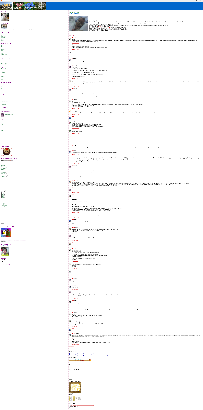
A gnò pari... (3, 201)
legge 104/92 (100, 26)
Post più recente (71, 347)
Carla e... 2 (2, 48)
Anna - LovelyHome (3, 68)
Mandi (6, 4)
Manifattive (2, 74)
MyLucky (2, 77)
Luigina (2, 51)
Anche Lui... (3, 204)
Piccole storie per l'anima (4, 175)
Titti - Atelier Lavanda (3, 78)
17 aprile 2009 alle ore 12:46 (75, 344)
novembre (3, 190)
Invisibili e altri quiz (3, 122)
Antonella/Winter (3, 61)
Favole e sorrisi (3, 170)
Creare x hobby (3, 70)
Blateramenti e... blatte (3, 167)
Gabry (73, 51)
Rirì (1, 88)
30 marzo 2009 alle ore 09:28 (75, 108)
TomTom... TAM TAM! (4, 199)
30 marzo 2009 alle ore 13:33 (75, 128)
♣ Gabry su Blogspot (3, 34)
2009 (2, 188)
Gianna (73, 219)
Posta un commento (71, 346)
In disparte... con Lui (4, 205)
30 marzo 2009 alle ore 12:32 (75, 119)
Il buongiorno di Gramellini (4, 101)
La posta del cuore (3, 172)
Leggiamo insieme (3, 108)
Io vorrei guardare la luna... (5, 206)
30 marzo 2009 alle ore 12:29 (75, 114)
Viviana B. (73, 227)
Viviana (2, 91)
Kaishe (73, 65)
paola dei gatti (74, 333)
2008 (2, 209)
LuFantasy (2, 50)
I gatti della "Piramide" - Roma (4, 266)
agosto (3, 193)
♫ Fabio (2, 60)
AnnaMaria (2, 69)
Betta (1, 47)
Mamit (73, 135)
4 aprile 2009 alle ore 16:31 (75, 338)
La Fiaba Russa (3, 72)
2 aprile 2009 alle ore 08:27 (75, 298)
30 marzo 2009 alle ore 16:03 (75, 163)
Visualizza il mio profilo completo (9, 114)
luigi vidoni (73, 180)
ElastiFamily (2, 84)
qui (5, 241)
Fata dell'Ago (2, 71)
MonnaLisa (2, 76)
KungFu (2, 123)
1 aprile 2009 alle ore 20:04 (75, 268)
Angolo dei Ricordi (3, 166)
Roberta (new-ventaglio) (4, 63)
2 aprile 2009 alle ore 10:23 (75, 326)
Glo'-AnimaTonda (3, 49)
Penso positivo (2, 174)
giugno (3, 195)
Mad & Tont (2, 73)
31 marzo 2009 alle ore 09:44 (75, 212)
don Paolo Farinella (3, 104)
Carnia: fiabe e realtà (3, 168)
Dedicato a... (73, 32)
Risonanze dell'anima (3, 176)
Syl (1, 90)
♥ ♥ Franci (2, 96)
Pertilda (2, 124)
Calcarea (2, 121)
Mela (1, 75)
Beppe (1, 38)
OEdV (1, 62)
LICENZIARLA (109, 27)
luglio (3, 194)
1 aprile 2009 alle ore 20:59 (75, 276)
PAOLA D (73, 109)
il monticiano (74, 270)
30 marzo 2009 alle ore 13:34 (75, 133)
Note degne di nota (3, 173)
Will (1, 102)
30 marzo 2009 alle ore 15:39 (75, 154)
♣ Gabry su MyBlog (3, 35)
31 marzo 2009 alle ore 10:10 (75, 217)
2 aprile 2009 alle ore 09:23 (75, 318)
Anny (1, 46)
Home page (135, 347)
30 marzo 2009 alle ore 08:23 (75, 78)
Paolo (72, 145)
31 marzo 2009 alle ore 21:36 (75, 233)
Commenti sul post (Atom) (76, 349)
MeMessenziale (4, 202)
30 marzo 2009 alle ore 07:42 (75, 56)
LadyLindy (2, 85)
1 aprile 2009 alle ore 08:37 (75, 246)
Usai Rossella (2, 79)
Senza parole (2, 177)
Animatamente (2, 44)
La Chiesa (2, 103)
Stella (1, 89)
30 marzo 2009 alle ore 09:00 (75, 86)
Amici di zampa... (3, 165)
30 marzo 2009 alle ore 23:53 (75, 187)
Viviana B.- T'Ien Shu (3, 36)
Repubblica (2, 131)
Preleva (136, 367)
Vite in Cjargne (2, 178)
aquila (73, 116)
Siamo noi (2, 125)
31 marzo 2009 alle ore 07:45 (75, 197)
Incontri (2, 171)
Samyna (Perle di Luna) (4, 54)
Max (1, 87)
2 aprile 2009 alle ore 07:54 (75, 289)
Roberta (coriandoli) (3, 64)
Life (1, 86)
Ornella (1, 52)
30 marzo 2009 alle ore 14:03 (75, 143)
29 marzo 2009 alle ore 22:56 (75, 43)
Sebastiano (138, 16)
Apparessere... (3, 203)
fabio (72, 121)
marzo (3, 198)
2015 (2, 183)
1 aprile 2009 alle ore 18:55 (75, 261)
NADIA (73, 37)
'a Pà (1, 59)
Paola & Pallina (3, 37)
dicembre (3, 189)
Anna (1, 45)
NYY (72, 58)
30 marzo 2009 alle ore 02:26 (75, 49)
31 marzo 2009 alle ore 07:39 (75, 192)
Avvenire (2, 130)
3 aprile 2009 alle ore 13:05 (75, 331)
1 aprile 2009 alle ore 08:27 (75, 240)
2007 (2, 210)
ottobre (3, 191)
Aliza (1, 83)
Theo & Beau (2, 40)
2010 (2, 187)
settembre (3, 192)
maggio (3, 196)
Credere (2, 169)
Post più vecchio (200, 347)
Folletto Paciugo (3, 39)
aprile (3, 197)
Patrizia (2, 53)
